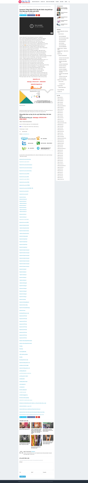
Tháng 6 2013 (59, 170)
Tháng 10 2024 (59, 100)
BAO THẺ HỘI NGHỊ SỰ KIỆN (63, 38)
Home (20, 6)
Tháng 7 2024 (59, 102)
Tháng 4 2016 (59, 129)
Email (32, 472)
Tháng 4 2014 (59, 157)
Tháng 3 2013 (59, 175)
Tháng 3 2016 (59, 131)
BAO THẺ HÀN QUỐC (62, 36)
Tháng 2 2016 (59, 133)
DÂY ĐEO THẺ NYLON (62, 65)
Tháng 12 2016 (59, 121)
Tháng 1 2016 (59, 134)
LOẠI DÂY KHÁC (24, 6)
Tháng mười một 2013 (60, 165)
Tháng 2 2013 (59, 177)
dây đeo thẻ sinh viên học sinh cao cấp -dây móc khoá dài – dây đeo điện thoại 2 (48, 442)
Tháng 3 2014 (59, 158)
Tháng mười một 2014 (60, 148)
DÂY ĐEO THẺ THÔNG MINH (50, 1)
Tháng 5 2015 (59, 145)
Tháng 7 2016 (59, 126)
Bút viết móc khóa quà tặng (24, 397)
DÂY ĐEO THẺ (43, 1)
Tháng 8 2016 (59, 124)
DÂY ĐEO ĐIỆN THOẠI (62, 87)
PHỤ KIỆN (57, 1)
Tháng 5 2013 (59, 172)
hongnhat (33, 451)
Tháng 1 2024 (59, 104)
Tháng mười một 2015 (60, 138)
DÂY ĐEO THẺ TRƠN (62, 78)
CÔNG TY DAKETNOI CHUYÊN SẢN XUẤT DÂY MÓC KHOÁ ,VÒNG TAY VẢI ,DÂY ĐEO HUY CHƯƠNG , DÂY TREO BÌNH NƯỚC (36, 431)
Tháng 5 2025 (59, 97)
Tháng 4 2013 (59, 174)
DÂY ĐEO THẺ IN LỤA (62, 59)
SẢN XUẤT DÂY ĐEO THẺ (35, 1)
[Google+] (37, 15)
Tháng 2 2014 (59, 160)
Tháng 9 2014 (59, 150)
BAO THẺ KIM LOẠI (62, 41)
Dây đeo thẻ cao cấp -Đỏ (23, 194)
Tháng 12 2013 (59, 163)
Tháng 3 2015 (59, 146)
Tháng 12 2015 (59, 136)
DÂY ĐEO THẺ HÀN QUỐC (63, 55)
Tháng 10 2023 (59, 107)
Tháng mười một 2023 (60, 105)
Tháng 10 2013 (59, 167)
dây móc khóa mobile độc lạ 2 (24, 429)
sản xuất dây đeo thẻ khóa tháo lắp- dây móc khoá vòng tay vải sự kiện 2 (48, 430)
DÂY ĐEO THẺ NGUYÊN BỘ (63, 64)
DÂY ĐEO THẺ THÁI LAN (63, 76)
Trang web (44, 472)
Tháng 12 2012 (59, 179)
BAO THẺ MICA (61, 43)
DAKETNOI (51, 481)
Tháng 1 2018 (59, 116)
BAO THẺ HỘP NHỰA (62, 39)
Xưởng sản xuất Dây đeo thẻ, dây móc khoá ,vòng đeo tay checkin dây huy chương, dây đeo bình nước (33, 481)
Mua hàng (61, 1)
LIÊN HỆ (66, 1)
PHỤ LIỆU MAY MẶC (60, 89)
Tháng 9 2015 (59, 141)
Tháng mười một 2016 (60, 122)
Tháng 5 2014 (59, 155)
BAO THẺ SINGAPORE (62, 46)
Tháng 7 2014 (59, 153)
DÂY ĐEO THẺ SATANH (63, 69)
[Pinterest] (39, 15)
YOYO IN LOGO (61, 81)
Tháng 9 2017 (59, 119)
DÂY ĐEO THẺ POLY (62, 67)
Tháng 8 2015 (59, 143)
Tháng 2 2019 (59, 114)
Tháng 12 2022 (59, 109)
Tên (20, 472)
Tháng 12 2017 (59, 117)
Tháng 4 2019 (59, 112)
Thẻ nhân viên (59, 91)
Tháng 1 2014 (59, 162)
